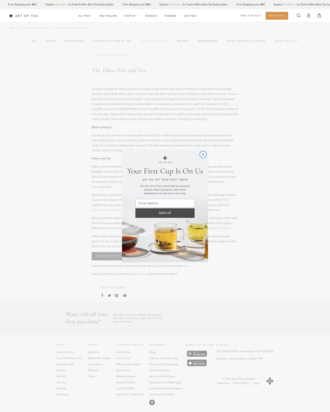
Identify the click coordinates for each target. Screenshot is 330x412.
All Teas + (85, 16)
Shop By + (131, 16)
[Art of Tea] (23, 16)
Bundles (151, 16)
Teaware (170, 16)
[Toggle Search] (298, 16)
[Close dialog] (203, 154)
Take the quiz (250, 15)
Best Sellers (108, 16)
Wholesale (277, 15)
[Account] (308, 15)
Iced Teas (190, 16)
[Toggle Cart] (319, 16)
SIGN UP (165, 213)
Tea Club (54, 4)
